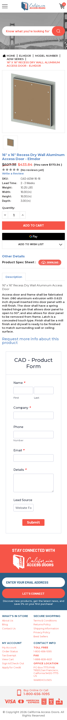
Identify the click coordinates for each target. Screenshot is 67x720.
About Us (7, 620)
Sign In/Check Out (13, 663)
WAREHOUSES (43, 679)
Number (18, 440)
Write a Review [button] (13, 173)
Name (19, 383)
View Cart (8, 659)
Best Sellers (41, 636)
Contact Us (8, 628)
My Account (9, 647)
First (16, 397)
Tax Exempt (9, 655)
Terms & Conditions (45, 620)
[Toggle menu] (11, 6)
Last (36, 397)
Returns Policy (42, 624)
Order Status (10, 651)
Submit (33, 522)
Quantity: (8, 208)
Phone (18, 427)
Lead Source (22, 500)
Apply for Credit (11, 667)
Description (14, 277)
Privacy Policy (42, 632)
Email (18, 450)
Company (22, 407)
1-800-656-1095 (43, 651)
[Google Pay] (33, 236)
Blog (5, 624)
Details (19, 470)
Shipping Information (46, 628)
